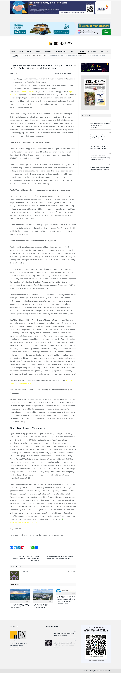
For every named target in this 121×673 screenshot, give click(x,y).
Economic (48, 51)
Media (82, 51)
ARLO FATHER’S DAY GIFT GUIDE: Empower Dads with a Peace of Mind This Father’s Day (25, 559)
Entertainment (61, 51)
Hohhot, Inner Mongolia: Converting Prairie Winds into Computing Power (43, 605)
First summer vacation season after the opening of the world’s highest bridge (20, 605)
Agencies (13, 73)
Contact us (104, 51)
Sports (73, 51)
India (21, 51)
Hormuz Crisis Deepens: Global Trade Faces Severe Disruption (99, 168)
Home (13, 51)
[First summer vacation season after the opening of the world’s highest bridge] (20, 595)
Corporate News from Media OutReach (65, 73)
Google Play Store (24, 383)
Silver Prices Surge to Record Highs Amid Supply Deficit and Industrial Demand (65, 645)
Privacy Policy (94, 671)
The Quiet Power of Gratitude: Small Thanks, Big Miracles (99, 147)
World (38, 51)
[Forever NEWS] (60, 42)
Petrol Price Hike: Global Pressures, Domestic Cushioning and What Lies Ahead (100, 158)
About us (85, 671)
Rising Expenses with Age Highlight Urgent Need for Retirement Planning (98, 137)
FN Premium (92, 51)
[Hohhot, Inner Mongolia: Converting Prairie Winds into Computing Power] (43, 595)
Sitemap (101, 671)
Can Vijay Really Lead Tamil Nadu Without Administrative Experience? (100, 125)
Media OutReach (27, 91)
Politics (29, 51)
